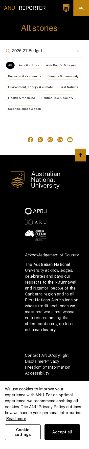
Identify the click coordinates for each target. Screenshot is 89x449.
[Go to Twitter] (40, 140)
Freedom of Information (47, 367)
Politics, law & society (57, 98)
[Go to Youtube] (70, 140)
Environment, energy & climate (30, 87)
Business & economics (24, 76)
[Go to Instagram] (50, 140)
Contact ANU (37, 355)
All (10, 65)
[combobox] (44, 51)
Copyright (59, 355)
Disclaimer (35, 361)
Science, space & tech (24, 109)
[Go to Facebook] (30, 140)
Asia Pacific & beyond (61, 65)
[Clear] (77, 50)
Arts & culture (29, 65)
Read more (16, 418)
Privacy (52, 361)
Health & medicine (21, 98)
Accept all (62, 432)
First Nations (69, 87)
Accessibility (37, 373)
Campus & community (63, 76)
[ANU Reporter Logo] (24, 8)
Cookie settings (23, 432)
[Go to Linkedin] (60, 140)
